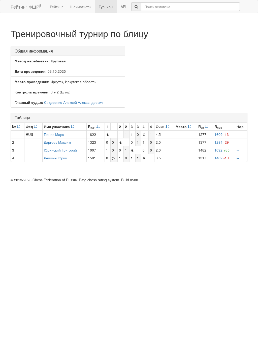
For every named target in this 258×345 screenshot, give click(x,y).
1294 (221, 142)
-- (238, 134)
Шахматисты (80, 6)
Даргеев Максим (57, 142)
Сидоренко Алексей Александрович (73, 102)
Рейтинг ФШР (26, 6)
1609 (221, 134)
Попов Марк (54, 134)
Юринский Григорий (60, 150)
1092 (222, 150)
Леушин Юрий (55, 157)
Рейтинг (56, 6)
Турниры (106, 6)
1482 (221, 157)
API (123, 6)
